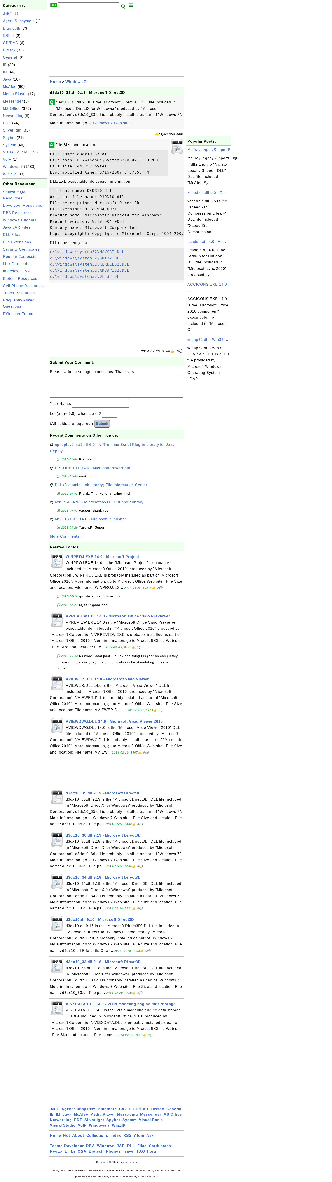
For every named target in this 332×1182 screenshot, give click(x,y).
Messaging (127, 1114)
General (10, 57)
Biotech (96, 1151)
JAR (121, 1146)
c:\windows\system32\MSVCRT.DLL (87, 252)
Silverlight (12, 130)
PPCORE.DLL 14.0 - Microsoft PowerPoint (93, 468)
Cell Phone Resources (23, 286)
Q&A (82, 1151)
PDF (7, 123)
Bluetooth (11, 28)
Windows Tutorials (19, 220)
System (9, 145)
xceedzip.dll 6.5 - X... (206, 192)
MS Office (12, 108)
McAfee (9, 87)
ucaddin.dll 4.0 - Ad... (206, 242)
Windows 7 (13, 167)
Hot (66, 1135)
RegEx (56, 1151)
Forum (153, 1151)
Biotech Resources (20, 278)
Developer (74, 1146)
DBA (90, 1146)
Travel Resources (19, 293)
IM (5, 72)
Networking (13, 116)
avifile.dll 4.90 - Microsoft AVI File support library (99, 502)
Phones (113, 1151)
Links (70, 1151)
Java (7, 79)
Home (55, 82)
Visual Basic (151, 1120)
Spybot (9, 138)
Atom (139, 1135)
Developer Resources (22, 205)
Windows (106, 1146)
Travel (129, 1151)
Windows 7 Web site (111, 123)
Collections (97, 1135)
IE (5, 65)
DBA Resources (17, 213)
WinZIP (9, 174)
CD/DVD (11, 43)
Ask (150, 1135)
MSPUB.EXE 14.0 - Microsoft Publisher (90, 519)
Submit (102, 424)
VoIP (7, 159)
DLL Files (11, 235)
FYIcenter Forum (18, 314)
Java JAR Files (16, 227)
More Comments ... (67, 536)
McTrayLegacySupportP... (210, 150)
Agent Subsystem (19, 21)
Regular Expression (21, 256)
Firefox (9, 50)
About (78, 1135)
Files (142, 1146)
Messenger (13, 101)
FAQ (141, 1151)
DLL (131, 1146)
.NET (7, 14)
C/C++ (8, 36)
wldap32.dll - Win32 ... (207, 340)
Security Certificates (21, 249)
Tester (56, 1146)
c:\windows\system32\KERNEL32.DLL (89, 264)
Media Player (15, 94)
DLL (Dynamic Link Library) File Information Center (101, 485)
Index (115, 1135)
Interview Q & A (17, 271)
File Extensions (17, 242)
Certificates (160, 1146)
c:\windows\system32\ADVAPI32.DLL (89, 270)
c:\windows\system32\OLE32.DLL (86, 276)
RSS (127, 1135)
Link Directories (17, 264)
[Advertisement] (24, 386)
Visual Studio (15, 152)
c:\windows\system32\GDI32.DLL (86, 258)
